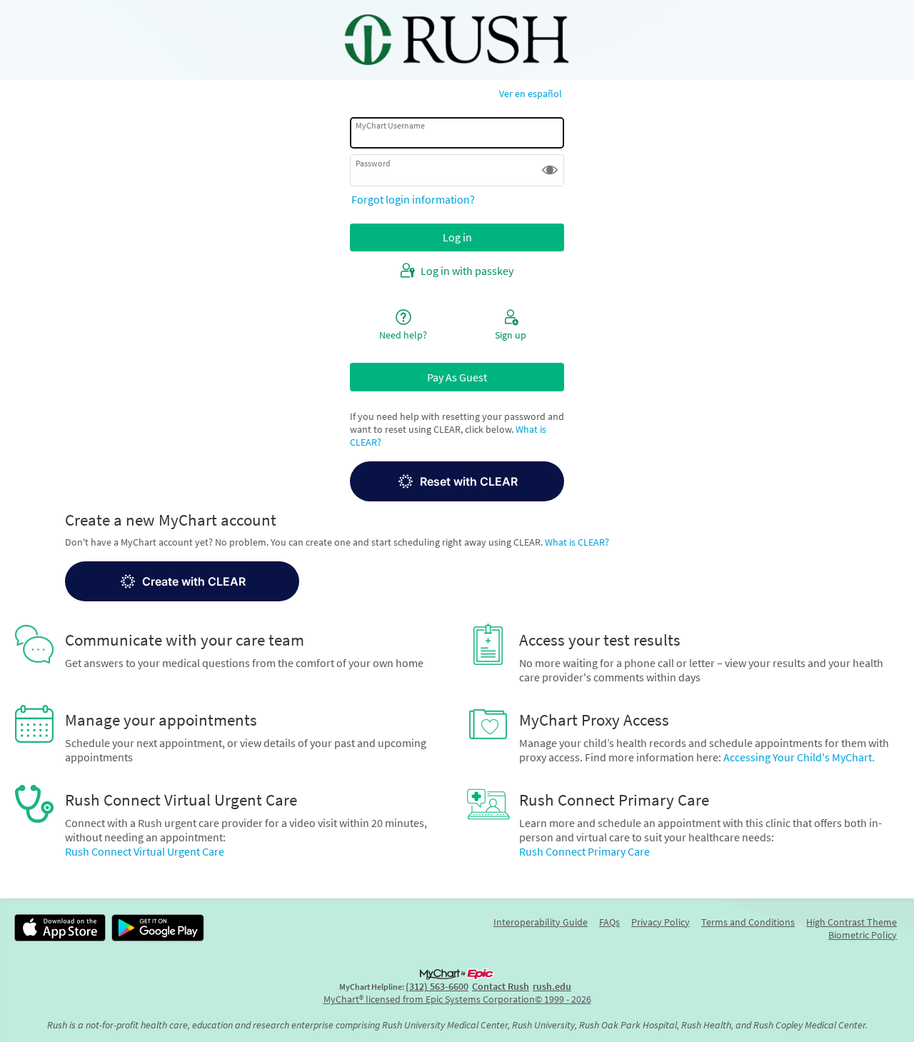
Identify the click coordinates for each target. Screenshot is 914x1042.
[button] (549, 170)
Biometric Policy (862, 934)
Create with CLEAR (194, 581)
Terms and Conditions (748, 922)
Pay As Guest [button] (457, 377)
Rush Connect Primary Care (584, 851)
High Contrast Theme (851, 922)
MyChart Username (390, 125)
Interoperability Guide (540, 922)
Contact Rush (500, 986)
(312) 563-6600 (437, 986)
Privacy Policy (660, 922)
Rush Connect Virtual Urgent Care (144, 851)
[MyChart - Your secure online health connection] (457, 40)
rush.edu (552, 986)
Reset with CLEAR (469, 481)
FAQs (609, 922)
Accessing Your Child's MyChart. (799, 757)
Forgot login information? (413, 199)
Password (373, 163)
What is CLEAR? (577, 542)
